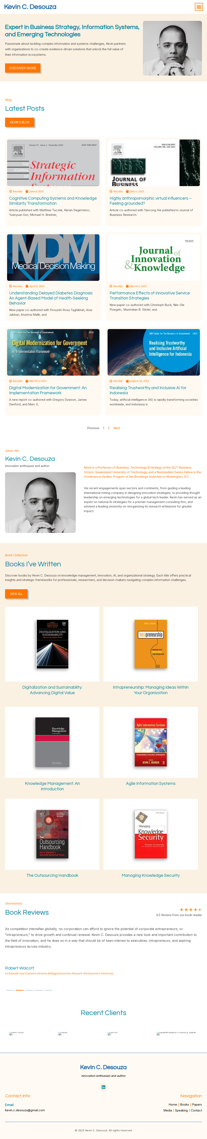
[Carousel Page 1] (10, 990)
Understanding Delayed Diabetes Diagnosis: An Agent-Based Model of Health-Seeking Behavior (51, 298)
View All (16, 594)
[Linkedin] (103, 1087)
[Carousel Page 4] (39, 990)
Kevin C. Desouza (30, 6)
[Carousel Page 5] (49, 990)
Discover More (22, 68)
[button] (199, 7)
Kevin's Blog (19, 122)
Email (9, 1105)
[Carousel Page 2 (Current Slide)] (20, 990)
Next (116, 428)
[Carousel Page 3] (29, 990)
